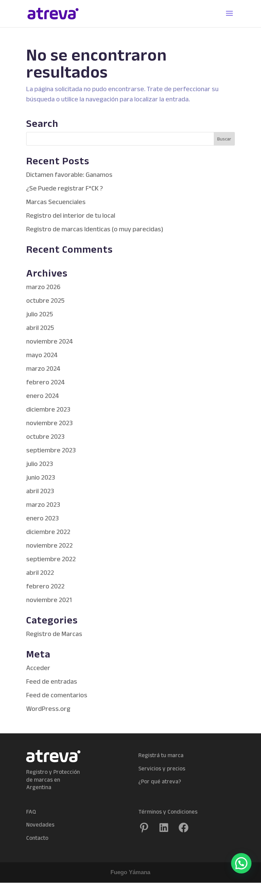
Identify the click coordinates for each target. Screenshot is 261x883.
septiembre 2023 (51, 450)
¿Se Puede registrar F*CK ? (64, 188)
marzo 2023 (43, 504)
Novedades (40, 824)
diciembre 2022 (48, 531)
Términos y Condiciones (167, 812)
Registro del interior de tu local (70, 215)
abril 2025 (40, 327)
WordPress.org (48, 708)
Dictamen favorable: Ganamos (69, 174)
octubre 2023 (45, 436)
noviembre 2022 (49, 545)
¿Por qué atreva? (159, 781)
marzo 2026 (43, 286)
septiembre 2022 (51, 559)
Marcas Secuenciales (56, 201)
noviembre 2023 (49, 423)
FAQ (31, 812)
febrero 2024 (45, 382)
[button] (241, 863)
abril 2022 (40, 572)
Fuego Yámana (130, 872)
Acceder (38, 667)
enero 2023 (42, 518)
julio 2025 (39, 314)
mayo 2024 (42, 355)
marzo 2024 (43, 368)
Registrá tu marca (161, 755)
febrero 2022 (45, 586)
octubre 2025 (45, 300)
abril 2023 (40, 491)
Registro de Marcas (54, 633)
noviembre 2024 (49, 341)
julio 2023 (39, 463)
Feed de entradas (51, 681)
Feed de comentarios (56, 695)
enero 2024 (42, 395)
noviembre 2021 (49, 599)
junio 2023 (40, 477)
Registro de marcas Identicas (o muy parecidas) (94, 229)
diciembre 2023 (48, 409)
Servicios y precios (161, 768)
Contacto (37, 838)
